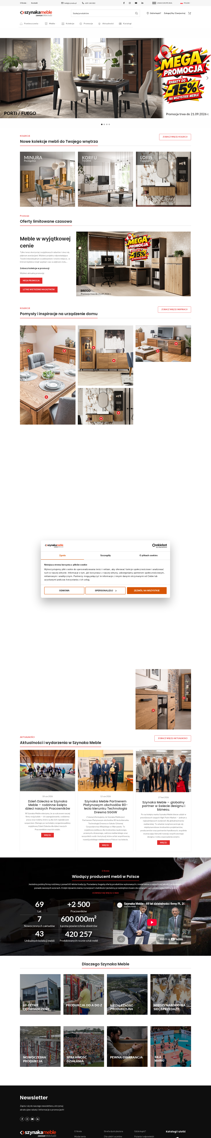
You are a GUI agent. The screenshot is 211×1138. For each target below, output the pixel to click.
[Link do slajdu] (105, 78)
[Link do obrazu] (38, 1133)
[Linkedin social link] (142, 3)
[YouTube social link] (136, 3)
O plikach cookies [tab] (149, 555)
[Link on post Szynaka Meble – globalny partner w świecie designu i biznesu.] (163, 771)
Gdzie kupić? (140, 1131)
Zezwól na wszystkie (147, 590)
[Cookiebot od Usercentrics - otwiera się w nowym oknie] (154, 546)
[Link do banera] (47, 179)
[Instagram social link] (129, 3)
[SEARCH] (136, 13)
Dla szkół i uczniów (113, 1136)
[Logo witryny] (36, 13)
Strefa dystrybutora (113, 1131)
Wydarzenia (80, 1136)
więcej (47, 835)
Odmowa (64, 590)
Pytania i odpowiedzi (144, 1136)
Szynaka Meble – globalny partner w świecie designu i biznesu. (163, 806)
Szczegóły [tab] (105, 555)
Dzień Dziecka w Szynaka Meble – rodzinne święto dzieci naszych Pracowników (47, 805)
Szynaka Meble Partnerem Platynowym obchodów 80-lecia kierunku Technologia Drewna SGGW (105, 806)
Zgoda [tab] (62, 555)
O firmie (78, 1131)
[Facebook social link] (123, 3)
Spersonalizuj (104, 590)
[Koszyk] (189, 13)
